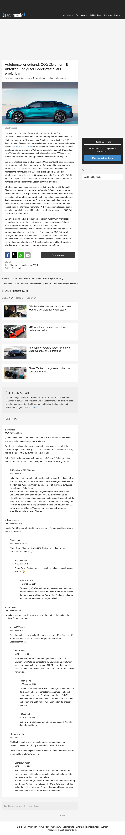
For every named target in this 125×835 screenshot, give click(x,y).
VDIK (35, 265)
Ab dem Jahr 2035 (21, 146)
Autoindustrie (23, 78)
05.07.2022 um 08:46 (18, 473)
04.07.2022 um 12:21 (18, 737)
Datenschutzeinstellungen (87, 826)
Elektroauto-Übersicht (27, 826)
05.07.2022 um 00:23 (13, 433)
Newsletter (59, 255)
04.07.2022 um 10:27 (13, 610)
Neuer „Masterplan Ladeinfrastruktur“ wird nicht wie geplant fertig (33, 278)
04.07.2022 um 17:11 (23, 563)
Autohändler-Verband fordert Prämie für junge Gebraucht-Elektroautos (50, 349)
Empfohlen (7, 297)
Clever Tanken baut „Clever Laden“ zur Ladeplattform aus (50, 369)
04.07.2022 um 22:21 (28, 584)
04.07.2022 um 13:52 (13, 523)
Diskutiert (31, 297)
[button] (7, 255)
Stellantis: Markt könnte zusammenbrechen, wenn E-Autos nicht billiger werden (40, 283)
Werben (104, 826)
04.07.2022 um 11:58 (28, 684)
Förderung (14, 265)
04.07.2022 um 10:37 (18, 630)
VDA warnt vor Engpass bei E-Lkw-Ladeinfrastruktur (48, 328)
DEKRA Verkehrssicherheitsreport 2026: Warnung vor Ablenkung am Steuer (50, 308)
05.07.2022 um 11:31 (23, 766)
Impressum (55, 826)
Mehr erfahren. (30, 407)
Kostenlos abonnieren (102, 158)
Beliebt (19, 297)
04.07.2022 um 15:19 (18, 543)
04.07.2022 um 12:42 (28, 717)
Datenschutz (68, 826)
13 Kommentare (61, 78)
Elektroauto (17, 268)
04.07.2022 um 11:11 (23, 654)
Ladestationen (26, 265)
